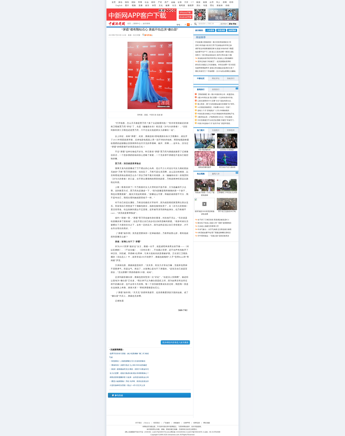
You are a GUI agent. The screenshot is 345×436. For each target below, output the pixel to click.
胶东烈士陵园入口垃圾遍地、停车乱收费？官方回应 (215, 65)
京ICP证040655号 (160, 432)
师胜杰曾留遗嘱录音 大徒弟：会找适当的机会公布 (129, 377)
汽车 (186, 2)
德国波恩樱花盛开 (204, 167)
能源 (198, 2)
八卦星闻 (210, 30)
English (119, 5)
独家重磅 (232, 30)
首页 (114, 2)
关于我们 (138, 423)
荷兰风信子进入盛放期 (227, 167)
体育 (154, 5)
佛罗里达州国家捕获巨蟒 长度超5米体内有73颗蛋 (214, 49)
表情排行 (216, 89)
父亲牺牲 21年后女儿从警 (227, 192)
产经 (160, 2)
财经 (153, 2)
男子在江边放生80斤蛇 (227, 211)
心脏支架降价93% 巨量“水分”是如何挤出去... (214, 101)
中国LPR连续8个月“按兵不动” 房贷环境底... (214, 123)
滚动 (120, 2)
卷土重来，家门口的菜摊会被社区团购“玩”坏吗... (216, 104)
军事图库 (231, 130)
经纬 (231, 2)
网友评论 (216, 78)
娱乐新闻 (146, 23)
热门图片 (201, 130)
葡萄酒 (182, 5)
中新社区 (201, 78)
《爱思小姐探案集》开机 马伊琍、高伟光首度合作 (129, 381)
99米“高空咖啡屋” (204, 150)
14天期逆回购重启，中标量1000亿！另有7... (214, 107)
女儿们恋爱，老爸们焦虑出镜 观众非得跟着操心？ (129, 373)
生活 (174, 5)
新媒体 (220, 5)
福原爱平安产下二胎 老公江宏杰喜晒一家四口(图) (214, 52)
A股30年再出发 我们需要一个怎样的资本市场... (215, 98)
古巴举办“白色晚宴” (227, 150)
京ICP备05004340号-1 (196, 432)
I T (192, 2)
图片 (127, 5)
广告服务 (166, 423)
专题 (205, 5)
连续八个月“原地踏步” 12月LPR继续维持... (213, 110)
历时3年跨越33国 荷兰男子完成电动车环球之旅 (213, 45)
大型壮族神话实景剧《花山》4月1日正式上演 (127, 385)
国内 (127, 2)
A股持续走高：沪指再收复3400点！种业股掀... (215, 117)
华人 (218, 2)
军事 (140, 2)
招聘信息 (196, 423)
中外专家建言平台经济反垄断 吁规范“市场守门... (216, 120)
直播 (141, 5)
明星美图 (221, 30)
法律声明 (186, 423)
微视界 (191, 5)
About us (147, 423)
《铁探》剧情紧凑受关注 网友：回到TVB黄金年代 (129, 369)
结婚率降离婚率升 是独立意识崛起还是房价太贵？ (214, 68)
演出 (198, 5)
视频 (134, 5)
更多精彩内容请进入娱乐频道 (175, 342)
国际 (134, 2)
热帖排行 (231, 78)
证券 (180, 2)
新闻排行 (201, 89)
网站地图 (206, 423)
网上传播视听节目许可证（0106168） (138, 432)
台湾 (212, 2)
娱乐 (147, 5)
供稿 (227, 5)
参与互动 (147, 35)
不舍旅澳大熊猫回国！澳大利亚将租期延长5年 (213, 42)
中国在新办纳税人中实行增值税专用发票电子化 (215, 114)
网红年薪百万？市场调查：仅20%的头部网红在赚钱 (215, 71)
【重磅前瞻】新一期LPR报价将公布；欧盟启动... (216, 94)
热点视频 (201, 174)
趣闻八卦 (216, 174)
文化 (161, 5)
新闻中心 (136, 23)
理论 (212, 5)
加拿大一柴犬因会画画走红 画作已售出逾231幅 (213, 55)
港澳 (205, 2)
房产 (167, 2)
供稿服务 (176, 423)
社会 (147, 2)
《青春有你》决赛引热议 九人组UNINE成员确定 (128, 365)
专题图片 (216, 130)
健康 (167, 5)
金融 (173, 2)
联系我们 (156, 423)
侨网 (225, 2)
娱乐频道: (199, 30)
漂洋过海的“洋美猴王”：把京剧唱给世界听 (214, 61)
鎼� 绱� (232, 24)
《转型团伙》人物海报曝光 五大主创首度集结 (127, 361)
